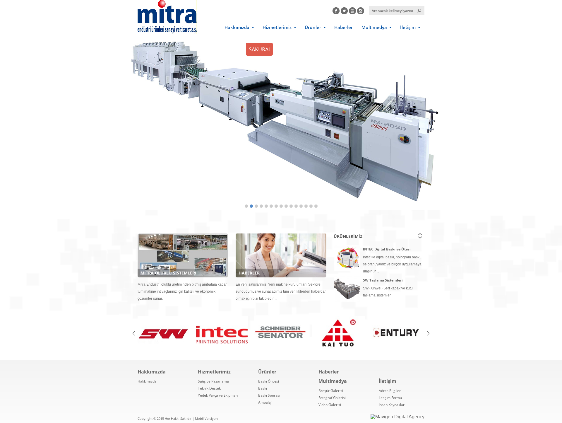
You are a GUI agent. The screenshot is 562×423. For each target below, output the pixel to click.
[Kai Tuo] (338, 333)
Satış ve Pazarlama (213, 381)
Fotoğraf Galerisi (332, 397)
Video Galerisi (329, 404)
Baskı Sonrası (269, 395)
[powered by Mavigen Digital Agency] (397, 416)
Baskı (262, 388)
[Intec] (222, 333)
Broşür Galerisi (330, 390)
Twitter (344, 10)
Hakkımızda (237, 27)
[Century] (397, 333)
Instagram (360, 10)
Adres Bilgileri (390, 390)
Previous (22, 120)
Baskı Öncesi (268, 381)
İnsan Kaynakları (392, 404)
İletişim (408, 27)
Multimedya (374, 27)
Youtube (352, 10)
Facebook (336, 10)
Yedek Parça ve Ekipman (218, 395)
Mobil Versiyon (206, 418)
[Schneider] (280, 333)
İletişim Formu (390, 397)
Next (540, 120)
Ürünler (313, 27)
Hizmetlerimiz (277, 27)
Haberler (343, 27)
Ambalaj (265, 402)
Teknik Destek (209, 388)
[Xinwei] (164, 333)
